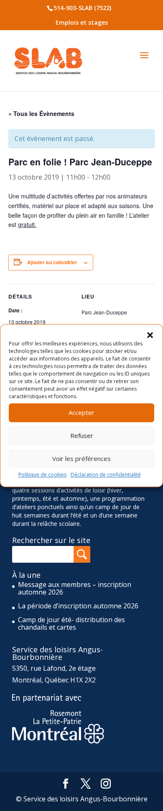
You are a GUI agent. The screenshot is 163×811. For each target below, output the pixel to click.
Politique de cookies (42, 474)
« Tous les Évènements (41, 113)
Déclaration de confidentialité (106, 474)
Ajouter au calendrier (52, 262)
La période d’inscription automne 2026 (78, 605)
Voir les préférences (81, 458)
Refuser (81, 435)
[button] (150, 335)
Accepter (81, 412)
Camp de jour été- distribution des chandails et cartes (71, 623)
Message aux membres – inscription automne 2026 (74, 588)
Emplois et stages (82, 22)
